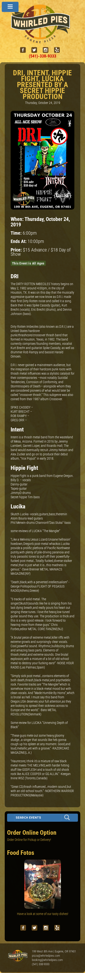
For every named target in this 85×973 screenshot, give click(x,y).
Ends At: (19, 241)
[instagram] (47, 50)
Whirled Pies (18, 956)
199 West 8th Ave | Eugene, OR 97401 (54, 951)
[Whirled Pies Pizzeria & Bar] (42, 41)
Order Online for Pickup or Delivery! (29, 840)
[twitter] (36, 50)
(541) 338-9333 (40, 964)
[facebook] (25, 50)
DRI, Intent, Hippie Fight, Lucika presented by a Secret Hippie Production (42, 85)
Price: (17, 250)
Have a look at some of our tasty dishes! (42, 914)
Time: (17, 233)
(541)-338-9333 (42, 56)
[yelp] (59, 50)
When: (18, 219)
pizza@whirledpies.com (46, 955)
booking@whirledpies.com (47, 960)
